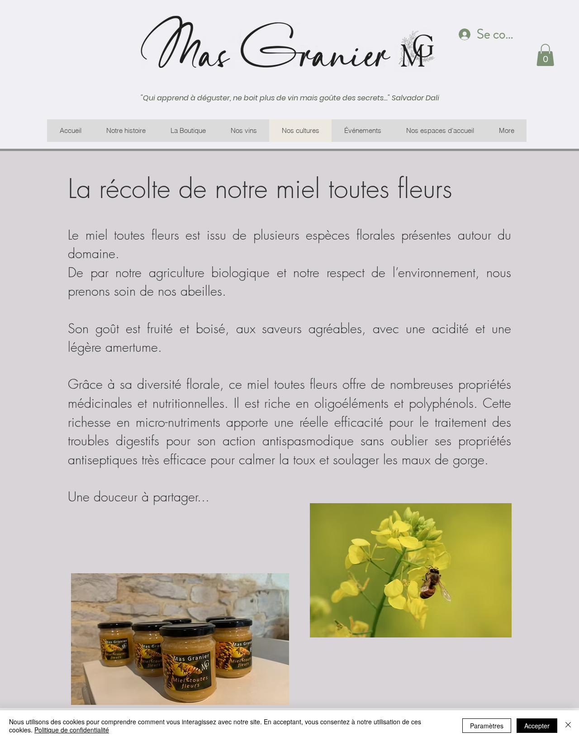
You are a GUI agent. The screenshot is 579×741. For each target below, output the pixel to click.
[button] (545, 55)
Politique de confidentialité (71, 729)
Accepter (537, 725)
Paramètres (486, 725)
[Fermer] (568, 725)
